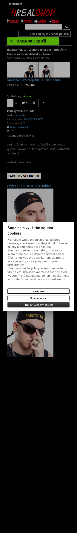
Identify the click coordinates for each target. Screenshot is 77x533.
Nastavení (38, 291)
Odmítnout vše (38, 298)
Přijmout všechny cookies (38, 304)
